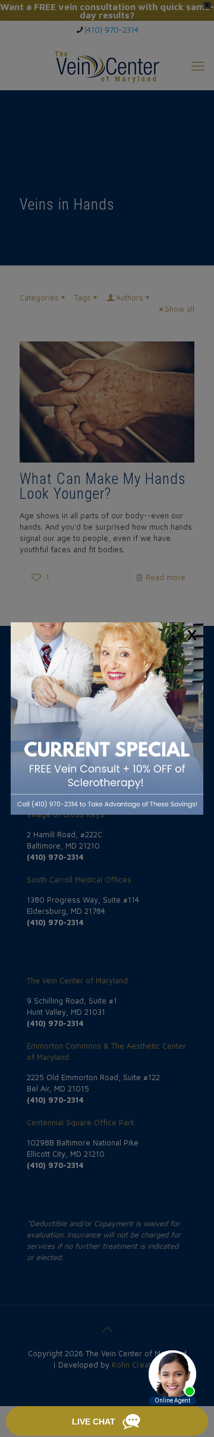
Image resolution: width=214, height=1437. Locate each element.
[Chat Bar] (107, 1421)
